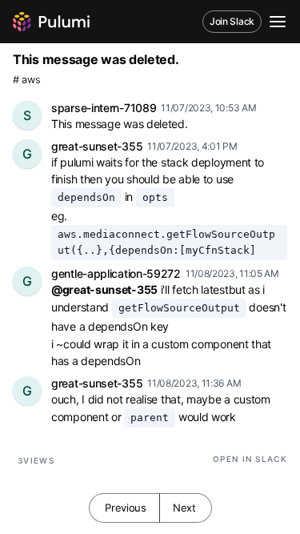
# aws (27, 80)
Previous (125, 507)
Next (184, 507)
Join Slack (232, 21)
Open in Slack (250, 459)
